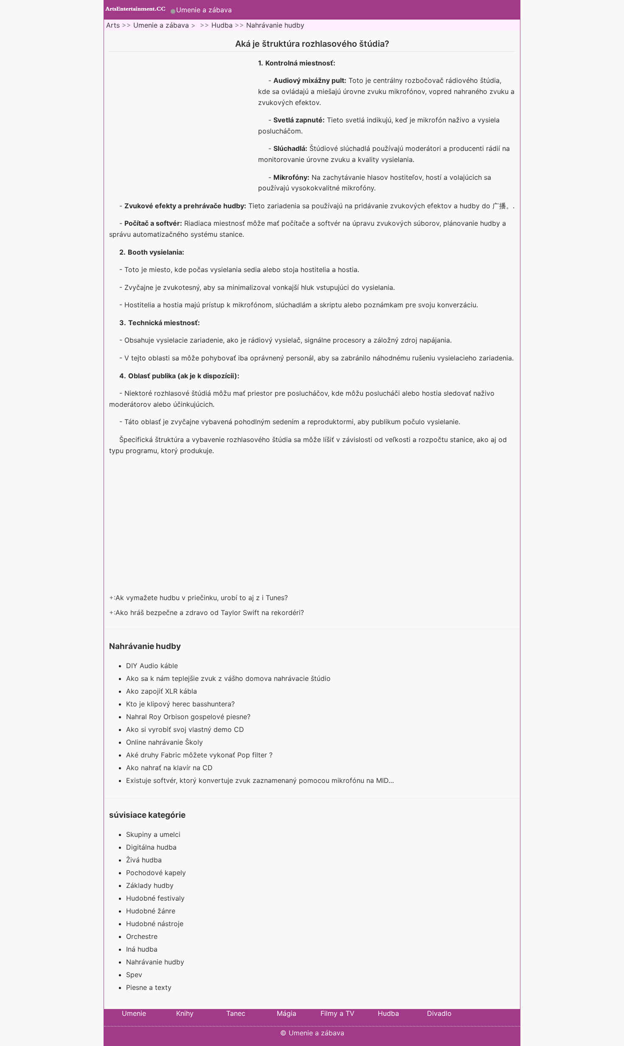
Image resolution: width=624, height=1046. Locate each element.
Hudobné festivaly (155, 898)
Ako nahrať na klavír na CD (170, 767)
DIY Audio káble (153, 665)
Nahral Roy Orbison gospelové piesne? (189, 716)
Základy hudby (150, 885)
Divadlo (439, 1013)
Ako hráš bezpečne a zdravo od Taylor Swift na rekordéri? (210, 612)
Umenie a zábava (204, 10)
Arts (113, 25)
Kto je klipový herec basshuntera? (181, 704)
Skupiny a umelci (153, 834)
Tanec (235, 1013)
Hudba (222, 25)
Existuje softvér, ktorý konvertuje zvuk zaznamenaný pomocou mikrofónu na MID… (260, 780)
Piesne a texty (148, 987)
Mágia (286, 1013)
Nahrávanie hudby (275, 25)
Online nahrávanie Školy (165, 742)
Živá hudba (144, 860)
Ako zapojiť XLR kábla (162, 691)
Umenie (134, 1013)
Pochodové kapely (156, 872)
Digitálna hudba (151, 847)
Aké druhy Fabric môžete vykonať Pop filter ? (200, 755)
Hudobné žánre (150, 911)
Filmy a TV (337, 1013)
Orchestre (141, 936)
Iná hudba (141, 949)
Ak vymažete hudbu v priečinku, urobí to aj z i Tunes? (202, 597)
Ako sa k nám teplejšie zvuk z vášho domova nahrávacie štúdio (229, 678)
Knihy (185, 1013)
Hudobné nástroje (154, 923)
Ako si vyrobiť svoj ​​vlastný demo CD (186, 729)
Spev (134, 974)
